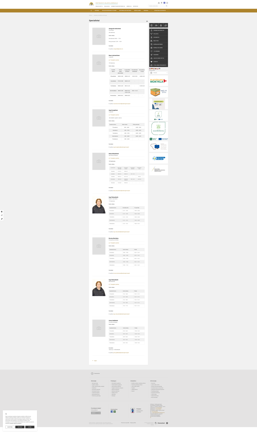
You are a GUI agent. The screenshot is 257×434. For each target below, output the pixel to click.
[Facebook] (112, 412)
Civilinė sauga (154, 394)
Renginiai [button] (146, 10)
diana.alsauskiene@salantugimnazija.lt (121, 190)
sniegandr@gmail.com (118, 49)
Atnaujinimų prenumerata (159, 65)
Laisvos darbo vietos (158, 58)
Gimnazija (129, 6)
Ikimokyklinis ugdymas (116, 383)
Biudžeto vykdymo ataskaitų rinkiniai (138, 383)
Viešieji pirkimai (135, 389)
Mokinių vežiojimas (158, 47)
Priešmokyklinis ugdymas (117, 384)
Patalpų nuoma (115, 392)
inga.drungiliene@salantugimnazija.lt (121, 147)
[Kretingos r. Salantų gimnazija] (92, 3)
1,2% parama (156, 51)
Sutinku (29, 427)
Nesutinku (20, 427)
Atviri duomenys (154, 397)
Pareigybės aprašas (114, 60)
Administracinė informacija (118, 6)
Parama (133, 391)
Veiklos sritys (99, 6)
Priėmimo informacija (158, 30)
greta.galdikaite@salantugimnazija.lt (121, 352)
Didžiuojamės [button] (137, 10)
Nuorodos (153, 383)
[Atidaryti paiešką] (166, 5)
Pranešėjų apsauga (155, 391)
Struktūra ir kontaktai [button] (160, 10)
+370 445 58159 (158, 409)
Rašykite (93, 412)
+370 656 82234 (159, 407)
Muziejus (113, 395)
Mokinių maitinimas (158, 44)
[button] (159, 3)
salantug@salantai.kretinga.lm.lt (158, 412)
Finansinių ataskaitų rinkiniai (137, 384)
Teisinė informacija (154, 395)
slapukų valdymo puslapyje (15, 423)
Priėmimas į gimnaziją (96, 395)
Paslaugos (107, 6)
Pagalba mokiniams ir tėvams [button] (109, 10)
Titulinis (90, 15)
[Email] (115, 412)
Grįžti (95, 360)
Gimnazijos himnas (95, 391)
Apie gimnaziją (95, 383)
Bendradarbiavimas (96, 394)
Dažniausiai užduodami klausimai (157, 389)
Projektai (155, 33)
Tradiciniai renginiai (95, 392)
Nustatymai (9, 427)
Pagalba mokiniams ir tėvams (117, 387)
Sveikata (155, 61)
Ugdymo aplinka (95, 384)
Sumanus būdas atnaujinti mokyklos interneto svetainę (149, 423)
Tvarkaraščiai (97, 373)
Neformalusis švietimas (116, 386)
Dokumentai (156, 37)
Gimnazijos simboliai (96, 389)
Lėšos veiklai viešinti (135, 386)
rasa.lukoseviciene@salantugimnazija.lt (121, 103)
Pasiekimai (155, 54)
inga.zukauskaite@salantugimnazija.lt (121, 231)
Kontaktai (135, 6)
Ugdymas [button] (97, 10)
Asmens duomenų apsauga (156, 386)
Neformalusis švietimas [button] (125, 10)
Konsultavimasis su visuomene (157, 387)
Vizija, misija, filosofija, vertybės (98, 386)
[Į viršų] (167, 423)
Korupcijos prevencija (155, 392)
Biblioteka (156, 40)
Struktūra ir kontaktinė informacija (100, 15)
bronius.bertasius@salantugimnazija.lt (121, 273)
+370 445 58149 (155, 411)
